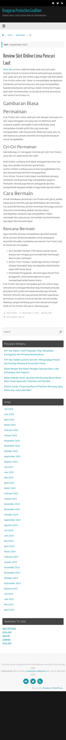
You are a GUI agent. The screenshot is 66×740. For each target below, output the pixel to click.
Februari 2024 (11, 557)
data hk (6, 635)
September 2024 (12, 520)
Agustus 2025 (11, 461)
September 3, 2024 (30, 313)
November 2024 (12, 509)
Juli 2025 (8, 467)
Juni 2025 (9, 472)
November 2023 (12, 572)
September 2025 (12, 456)
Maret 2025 (10, 488)
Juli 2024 (8, 530)
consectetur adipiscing (36, 671)
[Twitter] (57, 3)
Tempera (47, 688)
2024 (10, 35)
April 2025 (9, 483)
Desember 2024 (12, 504)
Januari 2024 (10, 562)
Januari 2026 (10, 435)
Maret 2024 (10, 551)
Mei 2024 (8, 541)
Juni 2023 (9, 599)
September (20, 35)
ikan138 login (9, 628)
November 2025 (12, 446)
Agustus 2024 (11, 525)
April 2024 (9, 546)
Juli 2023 (8, 594)
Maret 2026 (10, 425)
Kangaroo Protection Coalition (21, 10)
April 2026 (9, 419)
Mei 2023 (8, 604)
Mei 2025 (8, 477)
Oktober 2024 (11, 514)
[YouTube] (53, 3)
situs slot (7, 632)
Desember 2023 (12, 567)
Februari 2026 (11, 430)
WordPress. (58, 688)
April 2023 (9, 609)
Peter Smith (12, 313)
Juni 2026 (9, 414)
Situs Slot (8, 69)
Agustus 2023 (11, 588)
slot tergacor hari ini (15, 317)
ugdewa (6, 639)
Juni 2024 (9, 535)
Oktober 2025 (11, 451)
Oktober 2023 (11, 578)
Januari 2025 (10, 499)
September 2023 (12, 583)
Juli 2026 (8, 409)
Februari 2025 (11, 493)
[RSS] (62, 3)
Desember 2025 (12, 440)
